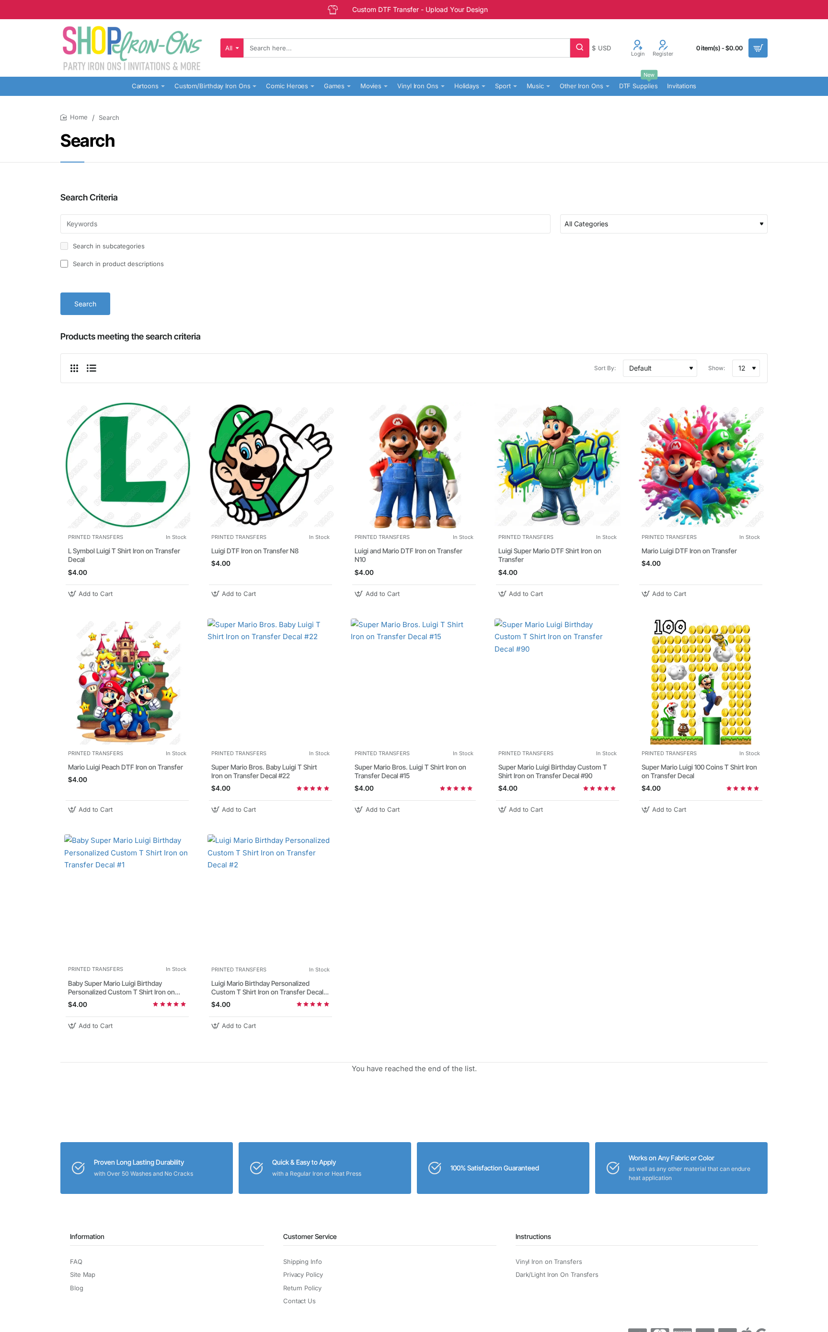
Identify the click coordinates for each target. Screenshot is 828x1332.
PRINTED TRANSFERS (95, 537)
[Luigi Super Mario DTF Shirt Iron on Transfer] (557, 465)
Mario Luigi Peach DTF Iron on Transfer (125, 767)
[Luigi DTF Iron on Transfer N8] (270, 465)
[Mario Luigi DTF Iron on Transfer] (701, 465)
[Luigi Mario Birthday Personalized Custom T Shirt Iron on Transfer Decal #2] (270, 897)
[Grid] (74, 368)
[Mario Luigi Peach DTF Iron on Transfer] (127, 682)
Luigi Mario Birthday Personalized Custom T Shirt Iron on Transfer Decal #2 (267, 988)
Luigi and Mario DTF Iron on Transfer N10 (408, 555)
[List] (91, 368)
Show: (716, 368)
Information (87, 1236)
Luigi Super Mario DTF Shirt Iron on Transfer (549, 555)
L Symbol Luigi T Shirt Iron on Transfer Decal (124, 555)
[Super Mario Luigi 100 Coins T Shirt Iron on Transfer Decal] (701, 682)
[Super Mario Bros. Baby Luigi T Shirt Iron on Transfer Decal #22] (270, 682)
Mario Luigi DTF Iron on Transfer (689, 551)
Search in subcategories (108, 246)
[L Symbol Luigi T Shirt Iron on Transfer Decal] (127, 465)
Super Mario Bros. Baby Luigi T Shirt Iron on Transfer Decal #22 (264, 771)
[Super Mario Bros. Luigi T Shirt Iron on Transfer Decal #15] (414, 682)
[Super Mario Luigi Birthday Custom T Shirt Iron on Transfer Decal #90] (557, 682)
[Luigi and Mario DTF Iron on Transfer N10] (414, 465)
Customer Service (310, 1236)
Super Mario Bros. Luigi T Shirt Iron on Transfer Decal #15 (410, 771)
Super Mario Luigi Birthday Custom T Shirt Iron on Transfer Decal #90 (552, 771)
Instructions (533, 1236)
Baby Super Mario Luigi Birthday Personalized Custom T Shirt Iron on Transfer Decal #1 (121, 988)
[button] (91, 593)
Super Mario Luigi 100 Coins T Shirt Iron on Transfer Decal (699, 771)
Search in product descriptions (117, 264)
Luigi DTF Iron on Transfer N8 (255, 551)
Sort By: (605, 368)
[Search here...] (579, 48)
